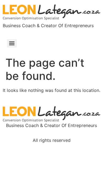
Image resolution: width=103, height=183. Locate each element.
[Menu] (12, 43)
